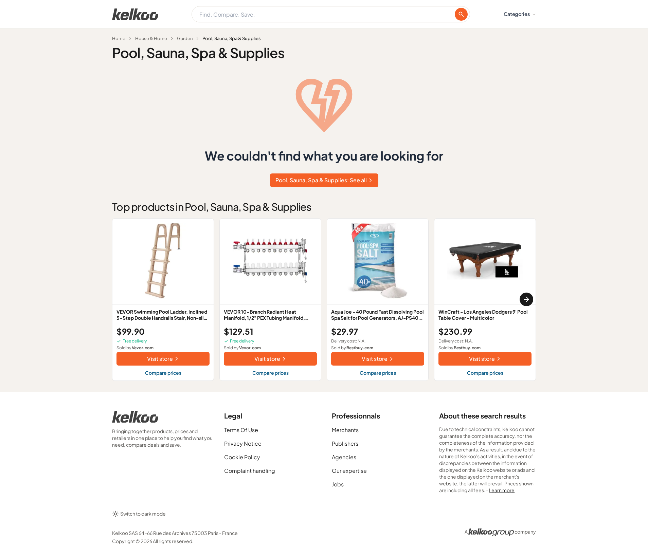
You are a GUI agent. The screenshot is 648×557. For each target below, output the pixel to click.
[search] (461, 14)
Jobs (338, 484)
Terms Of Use (241, 429)
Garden (185, 38)
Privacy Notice (243, 443)
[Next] (526, 299)
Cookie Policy (242, 457)
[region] (324, 299)
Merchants (345, 429)
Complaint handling (249, 470)
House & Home (151, 38)
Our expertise (349, 470)
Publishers (345, 443)
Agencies (344, 457)
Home (118, 38)
